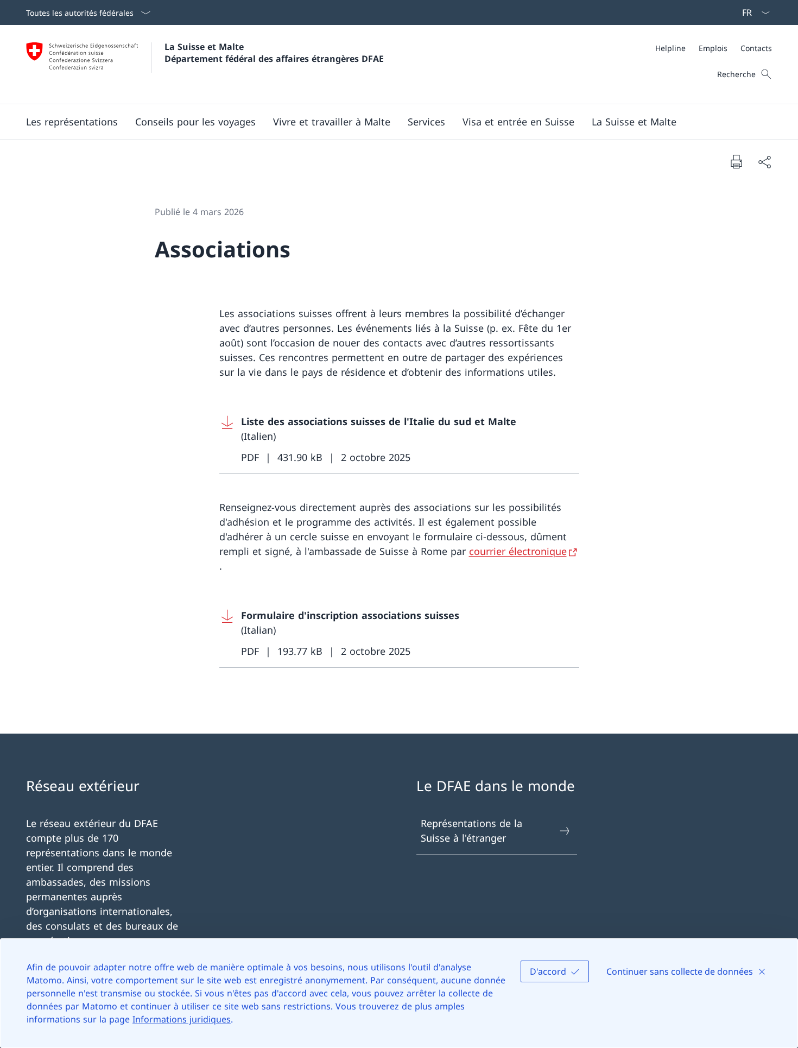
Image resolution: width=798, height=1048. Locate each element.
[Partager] (764, 161)
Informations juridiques (181, 1019)
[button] (71, 121)
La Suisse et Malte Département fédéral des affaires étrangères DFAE (274, 53)
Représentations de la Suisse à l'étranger (471, 830)
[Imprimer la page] (736, 161)
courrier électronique (518, 551)
